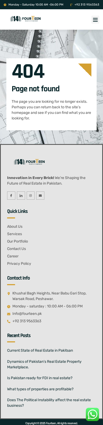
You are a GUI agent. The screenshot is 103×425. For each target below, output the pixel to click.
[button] (95, 20)
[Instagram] (31, 195)
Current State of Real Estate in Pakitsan (40, 350)
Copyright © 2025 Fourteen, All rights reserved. (51, 423)
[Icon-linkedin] (21, 195)
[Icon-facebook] (11, 195)
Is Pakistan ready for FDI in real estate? (39, 378)
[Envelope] (40, 195)
